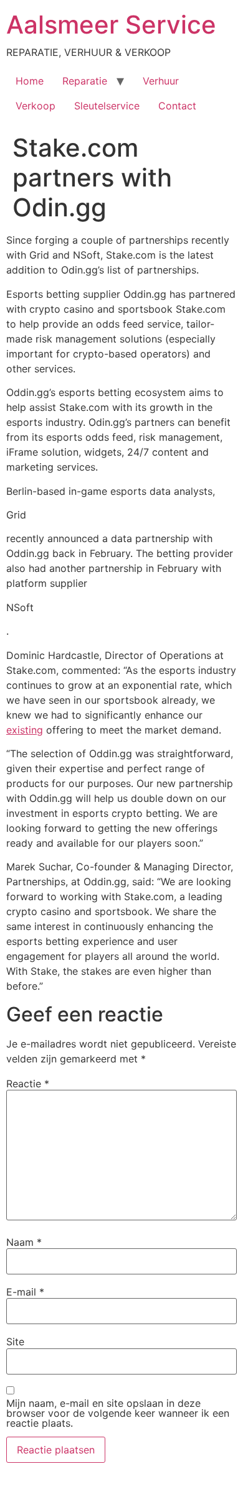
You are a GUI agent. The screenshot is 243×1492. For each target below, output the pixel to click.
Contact (177, 105)
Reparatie (84, 81)
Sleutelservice (107, 105)
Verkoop (35, 105)
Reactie (27, 1084)
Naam (24, 1242)
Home (30, 81)
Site (15, 1342)
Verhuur (161, 81)
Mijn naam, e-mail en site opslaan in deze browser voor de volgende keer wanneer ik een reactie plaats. (117, 1413)
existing (24, 730)
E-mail (25, 1292)
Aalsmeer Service (111, 24)
